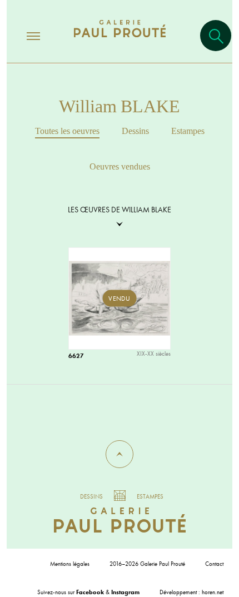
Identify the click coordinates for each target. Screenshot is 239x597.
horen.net (212, 592)
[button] (119, 454)
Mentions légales (69, 564)
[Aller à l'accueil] (120, 39)
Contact (214, 564)
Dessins (135, 131)
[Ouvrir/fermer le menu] (23, 35)
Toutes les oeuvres (67, 131)
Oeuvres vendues (119, 166)
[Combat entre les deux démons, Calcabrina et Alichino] (124, 303)
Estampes (188, 131)
